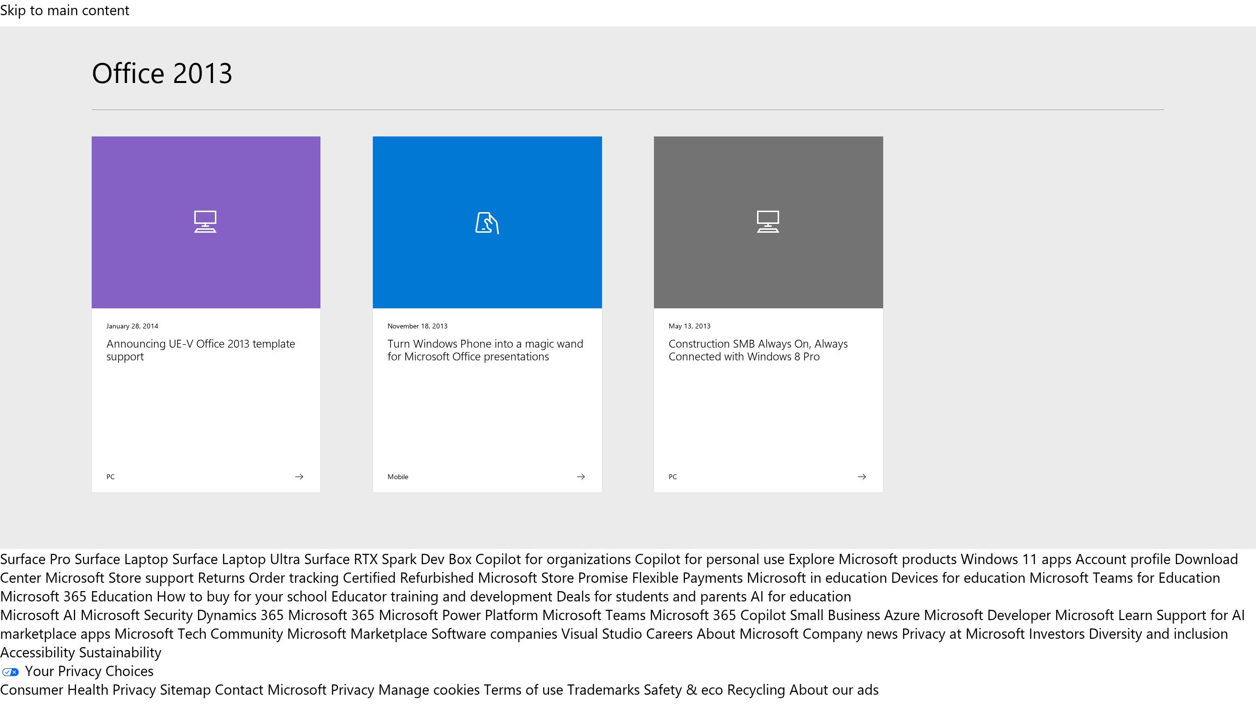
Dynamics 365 (240, 614)
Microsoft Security (136, 614)
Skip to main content (65, 9)
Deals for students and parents (651, 595)
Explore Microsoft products (872, 558)
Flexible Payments (687, 577)
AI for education (801, 595)
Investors (1057, 633)
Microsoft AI (38, 614)
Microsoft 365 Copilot (718, 614)
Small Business (835, 614)
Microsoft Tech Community (198, 633)
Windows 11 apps (1016, 558)
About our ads (834, 689)
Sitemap (185, 689)
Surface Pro (35, 558)
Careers (669, 633)
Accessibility (37, 651)
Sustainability (120, 651)
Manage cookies (429, 689)
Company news (850, 633)
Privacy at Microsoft (963, 633)
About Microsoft (748, 633)
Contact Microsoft (271, 689)
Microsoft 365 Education (76, 595)
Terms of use (523, 689)
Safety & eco (683, 689)
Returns (221, 577)
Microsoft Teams (594, 614)
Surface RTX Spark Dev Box (387, 558)
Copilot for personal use (710, 558)
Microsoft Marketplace (357, 633)
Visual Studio (601, 633)
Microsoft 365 (331, 614)
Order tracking (294, 577)
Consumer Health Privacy (78, 689)
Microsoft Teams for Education (1124, 577)
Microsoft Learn (1103, 614)
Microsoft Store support (119, 577)
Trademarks (603, 689)
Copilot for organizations (553, 558)
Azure (902, 614)
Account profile (1123, 558)
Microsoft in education (817, 577)
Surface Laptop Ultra (236, 558)
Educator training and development (441, 595)
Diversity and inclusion (1158, 633)
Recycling (756, 689)
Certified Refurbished (408, 577)
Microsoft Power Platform (458, 614)
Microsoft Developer (987, 614)
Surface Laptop (121, 558)
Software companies (494, 633)
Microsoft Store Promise (553, 577)
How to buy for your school (242, 595)
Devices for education (958, 577)
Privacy (354, 689)
